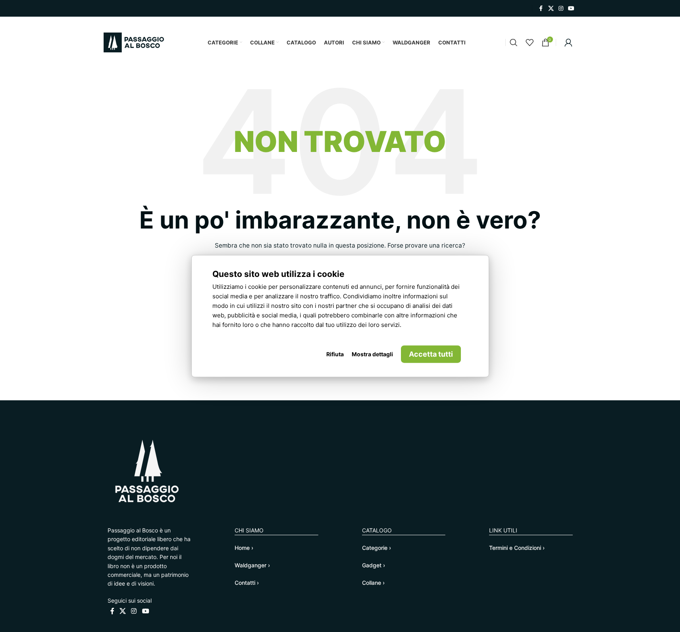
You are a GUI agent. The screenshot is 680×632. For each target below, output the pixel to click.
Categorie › (376, 547)
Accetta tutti (431, 354)
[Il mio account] (568, 42)
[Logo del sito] (134, 41)
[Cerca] (514, 42)
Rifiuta (335, 354)
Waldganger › (252, 565)
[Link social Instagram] (561, 8)
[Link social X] (551, 8)
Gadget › (373, 565)
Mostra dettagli (372, 354)
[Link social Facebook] (541, 8)
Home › (244, 547)
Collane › (373, 582)
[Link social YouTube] (571, 8)
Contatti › (247, 582)
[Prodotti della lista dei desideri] (529, 42)
